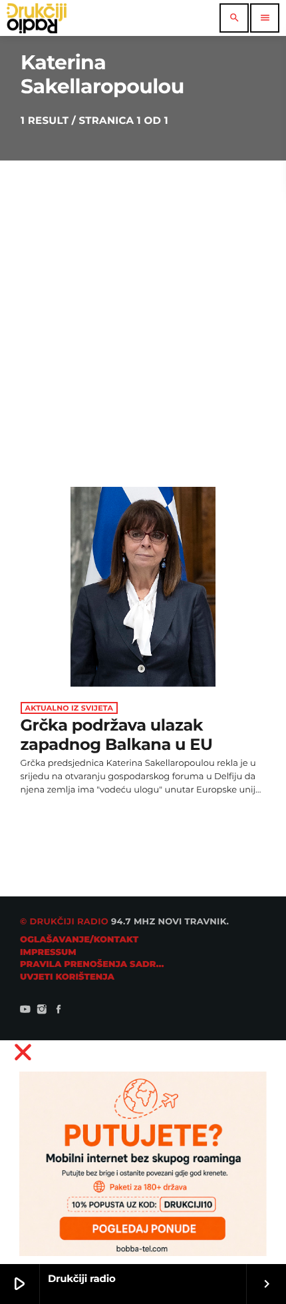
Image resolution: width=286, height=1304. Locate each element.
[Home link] (37, 18)
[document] (143, 1151)
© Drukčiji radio (64, 921)
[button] (143, 1052)
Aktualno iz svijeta (69, 708)
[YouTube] (25, 1010)
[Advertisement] (143, 310)
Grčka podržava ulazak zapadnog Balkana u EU (117, 735)
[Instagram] (42, 1010)
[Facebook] (58, 1010)
